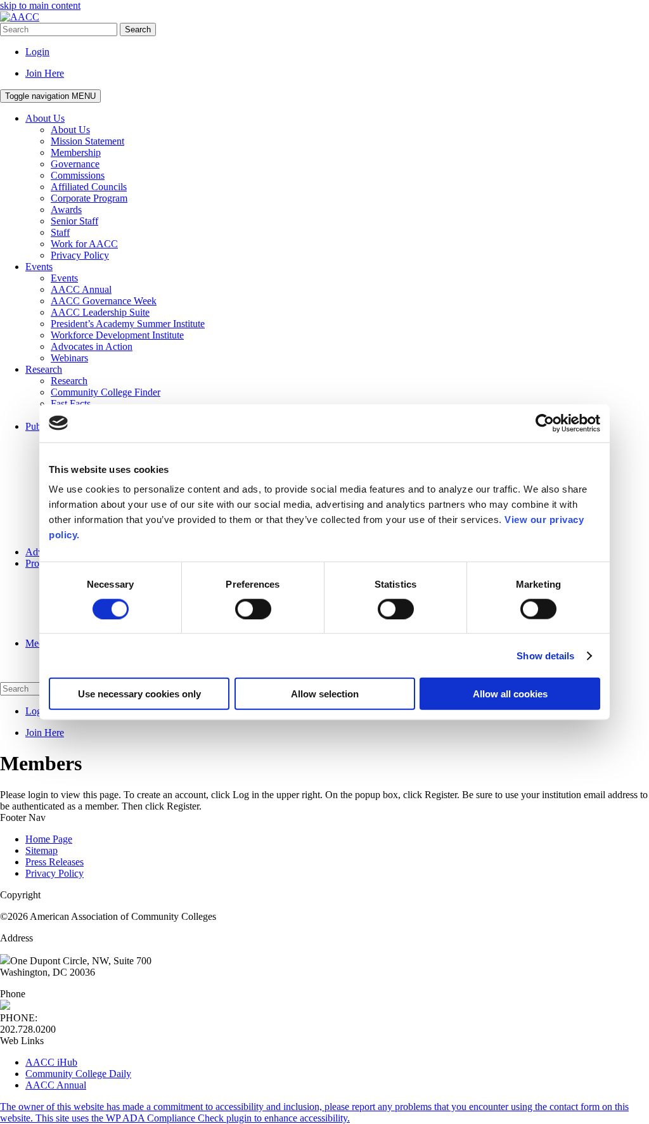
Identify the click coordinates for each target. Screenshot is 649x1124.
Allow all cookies (510, 693)
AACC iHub (51, 1062)
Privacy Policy (54, 873)
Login (37, 51)
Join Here (44, 73)
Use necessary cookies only (139, 693)
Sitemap (41, 850)
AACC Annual (55, 1085)
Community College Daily (78, 1073)
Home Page (48, 839)
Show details (545, 655)
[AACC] (19, 16)
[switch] (253, 608)
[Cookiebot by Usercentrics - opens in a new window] (544, 422)
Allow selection (325, 693)
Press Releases (54, 861)
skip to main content (40, 5)
